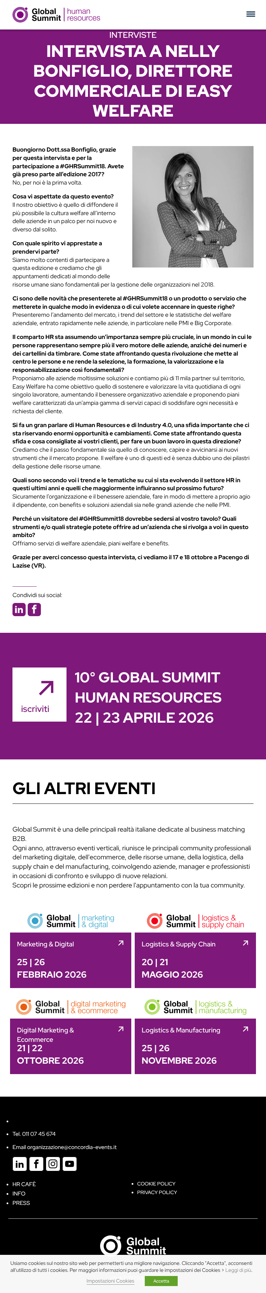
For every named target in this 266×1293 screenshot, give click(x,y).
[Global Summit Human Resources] (56, 14)
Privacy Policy (157, 1192)
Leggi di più (238, 1270)
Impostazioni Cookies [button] (110, 1281)
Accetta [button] (161, 1281)
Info (19, 1193)
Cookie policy (156, 1184)
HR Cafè (24, 1184)
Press (21, 1203)
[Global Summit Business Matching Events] (133, 1245)
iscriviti (35, 709)
